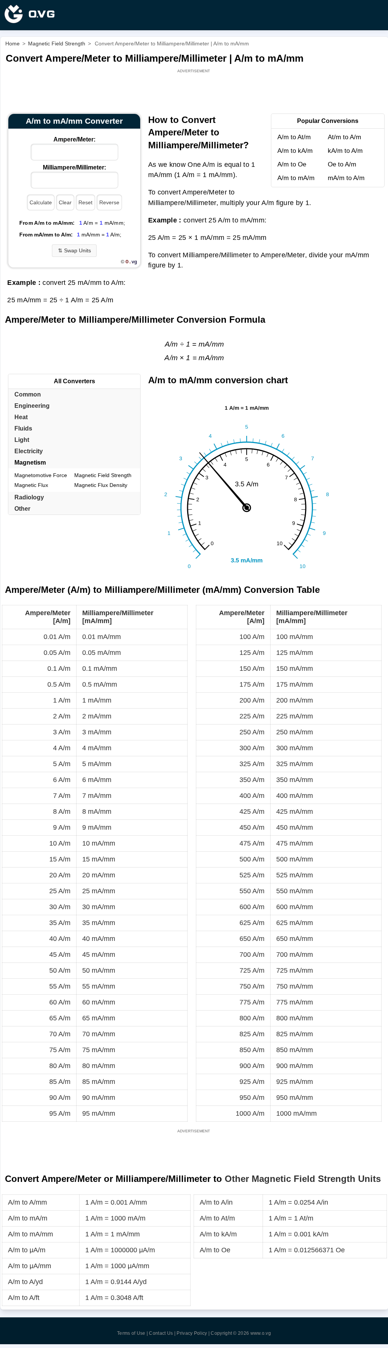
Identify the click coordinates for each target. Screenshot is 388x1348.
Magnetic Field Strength (102, 475)
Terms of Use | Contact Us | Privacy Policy (162, 1333)
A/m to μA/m (26, 1250)
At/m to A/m (344, 137)
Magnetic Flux (31, 485)
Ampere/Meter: (74, 139)
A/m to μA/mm (29, 1266)
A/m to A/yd (25, 1282)
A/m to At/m (294, 137)
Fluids (23, 428)
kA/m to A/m (345, 150)
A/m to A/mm (27, 1202)
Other (22, 508)
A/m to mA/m (295, 178)
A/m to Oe (291, 164)
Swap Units (74, 250)
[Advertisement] (194, 92)
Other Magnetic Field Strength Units (303, 1179)
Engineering (32, 406)
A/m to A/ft (23, 1297)
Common (27, 394)
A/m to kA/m (295, 150)
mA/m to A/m (346, 178)
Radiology (29, 497)
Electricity (28, 451)
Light (21, 440)
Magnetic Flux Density (100, 485)
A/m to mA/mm (30, 1234)
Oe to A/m (342, 164)
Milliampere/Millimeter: (74, 167)
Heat (21, 417)
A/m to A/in (216, 1202)
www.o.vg (260, 1333)
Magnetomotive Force (40, 475)
